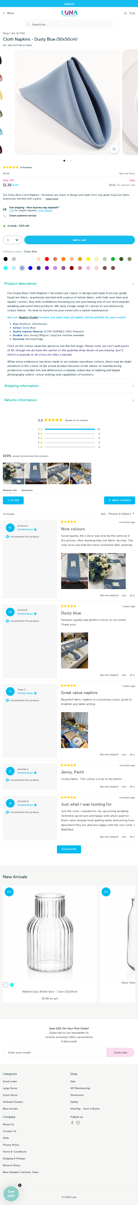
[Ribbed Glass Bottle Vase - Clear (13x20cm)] (5, 985)
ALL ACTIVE (18, 33)
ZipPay (74, 1101)
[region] (47, 473)
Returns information (20, 400)
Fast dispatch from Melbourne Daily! (69, 3)
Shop (6, 33)
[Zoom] (114, 149)
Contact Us (9, 1131)
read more (52, 198)
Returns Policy (11, 1165)
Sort (103, 514)
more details (45, 210)
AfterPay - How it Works (85, 1108)
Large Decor (10, 1088)
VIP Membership (80, 1088)
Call (11, 210)
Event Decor (10, 1095)
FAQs (6, 1138)
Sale (72, 1081)
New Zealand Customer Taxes (21, 1172)
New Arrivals (10, 1108)
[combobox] (69, 23)
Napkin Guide (28, 317)
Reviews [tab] (10, 491)
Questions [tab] (27, 491)
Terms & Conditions (14, 1151)
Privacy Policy (11, 1144)
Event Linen (10, 1081)
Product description (20, 283)
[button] (69, 167)
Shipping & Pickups (14, 1158)
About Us (8, 1124)
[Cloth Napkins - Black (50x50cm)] (5, 259)
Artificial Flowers (13, 1101)
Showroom (77, 1095)
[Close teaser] (20, 1185)
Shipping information (21, 385)
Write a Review (123, 501)
